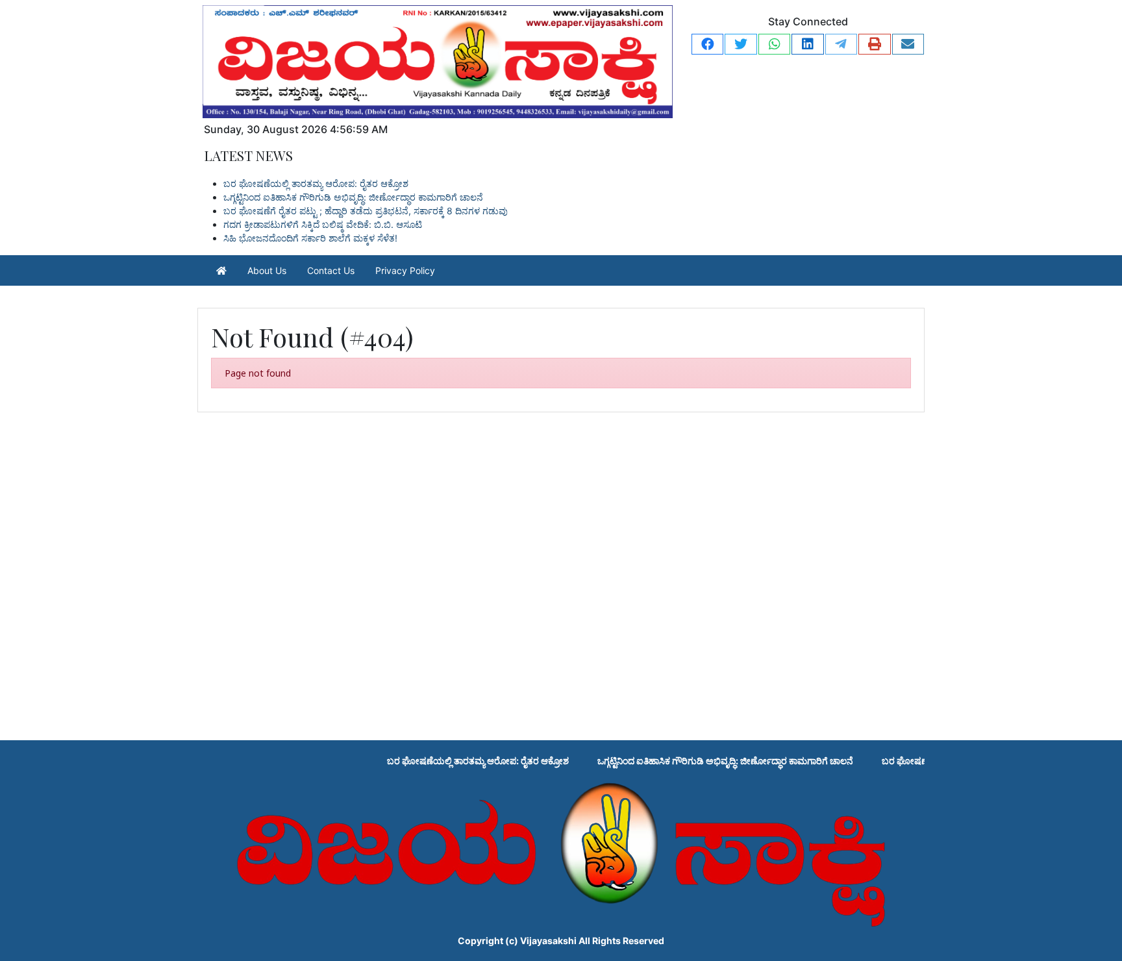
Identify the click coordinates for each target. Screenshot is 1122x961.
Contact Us (331, 270)
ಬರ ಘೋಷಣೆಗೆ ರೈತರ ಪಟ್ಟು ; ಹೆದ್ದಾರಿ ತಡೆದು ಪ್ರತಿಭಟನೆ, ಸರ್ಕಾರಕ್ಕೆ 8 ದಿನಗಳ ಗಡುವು (365, 210)
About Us (266, 270)
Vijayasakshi (548, 940)
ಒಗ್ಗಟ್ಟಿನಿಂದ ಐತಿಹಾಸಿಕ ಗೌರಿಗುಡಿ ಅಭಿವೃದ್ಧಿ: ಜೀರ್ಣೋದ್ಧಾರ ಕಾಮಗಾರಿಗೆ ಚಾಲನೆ (353, 197)
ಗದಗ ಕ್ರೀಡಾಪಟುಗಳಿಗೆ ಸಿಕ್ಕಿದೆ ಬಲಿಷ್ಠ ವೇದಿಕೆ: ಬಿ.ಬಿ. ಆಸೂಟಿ (322, 224)
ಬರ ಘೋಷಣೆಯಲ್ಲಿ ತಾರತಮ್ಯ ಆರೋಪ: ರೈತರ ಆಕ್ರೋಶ (315, 183)
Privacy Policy (405, 270)
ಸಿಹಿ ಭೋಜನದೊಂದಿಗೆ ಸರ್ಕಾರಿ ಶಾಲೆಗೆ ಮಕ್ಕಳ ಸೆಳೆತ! (310, 237)
